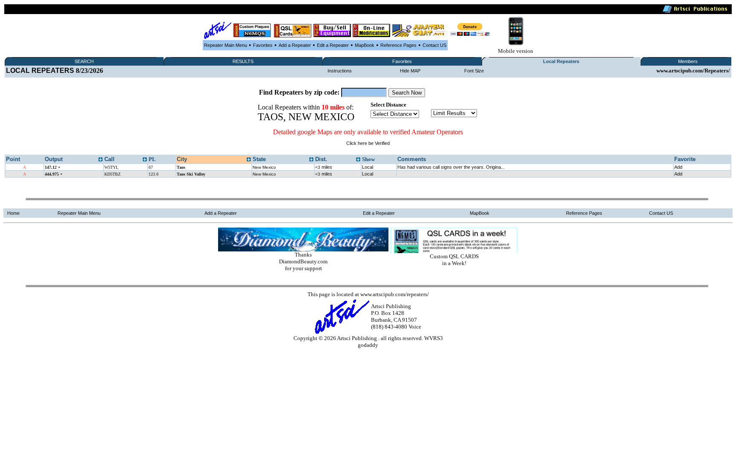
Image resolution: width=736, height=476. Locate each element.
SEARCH (84, 61)
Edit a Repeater (333, 45)
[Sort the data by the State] (311, 159)
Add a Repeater (295, 45)
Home (13, 213)
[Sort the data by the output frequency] (100, 159)
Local (367, 167)
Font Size (474, 70)
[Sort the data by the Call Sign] (145, 159)
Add (678, 167)
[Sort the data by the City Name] (249, 159)
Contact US (434, 45)
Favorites (263, 45)
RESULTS (243, 61)
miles (323, 167)
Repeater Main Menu (225, 45)
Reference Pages (398, 45)
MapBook (364, 45)
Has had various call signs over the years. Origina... (451, 167)
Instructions (340, 70)
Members (688, 61)
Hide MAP (410, 70)
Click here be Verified (368, 143)
